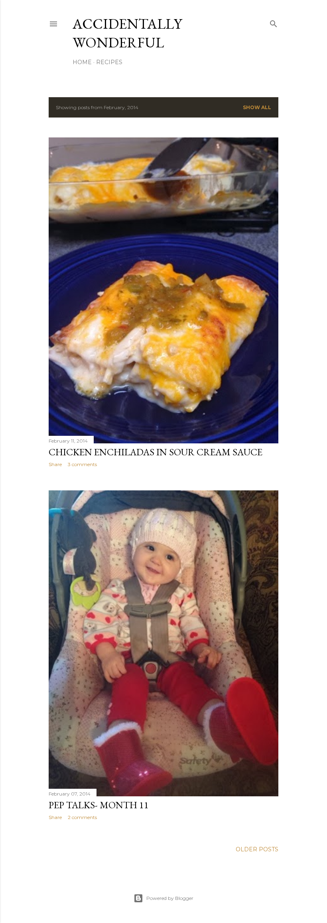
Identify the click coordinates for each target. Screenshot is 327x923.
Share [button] (55, 464)
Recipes (109, 62)
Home (82, 62)
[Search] (273, 22)
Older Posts (257, 849)
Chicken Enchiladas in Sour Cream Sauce (155, 452)
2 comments (82, 817)
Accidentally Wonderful (127, 33)
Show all (257, 107)
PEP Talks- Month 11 (99, 805)
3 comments (82, 464)
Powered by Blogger (169, 898)
